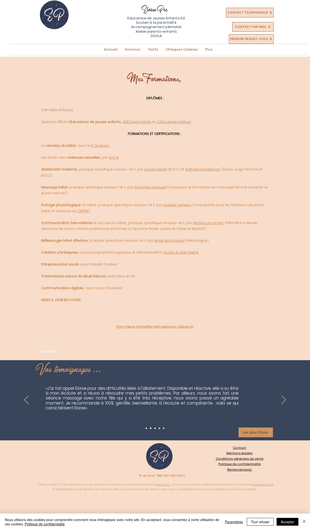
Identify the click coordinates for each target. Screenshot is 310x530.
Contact (239, 448)
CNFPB (83, 211)
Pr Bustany (100, 145)
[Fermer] (304, 521)
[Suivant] (283, 400)
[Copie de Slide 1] (150, 428)
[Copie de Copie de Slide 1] (155, 428)
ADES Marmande (137, 121)
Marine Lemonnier (208, 222)
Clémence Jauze (263, 484)
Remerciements (239, 470)
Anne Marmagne (169, 240)
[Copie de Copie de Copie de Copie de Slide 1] (163, 428)
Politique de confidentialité (45, 524)
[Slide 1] (146, 428)
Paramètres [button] (234, 521)
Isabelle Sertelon (177, 205)
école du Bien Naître (181, 252)
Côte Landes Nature (173, 121)
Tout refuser (260, 521)
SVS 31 (114, 157)
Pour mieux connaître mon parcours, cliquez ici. (155, 326)
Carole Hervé (155, 169)
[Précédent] (26, 400)
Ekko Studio (163, 484)
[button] (132, 49)
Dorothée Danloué (150, 187)
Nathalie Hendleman (202, 169)
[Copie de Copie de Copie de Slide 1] (159, 428)
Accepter (287, 521)
